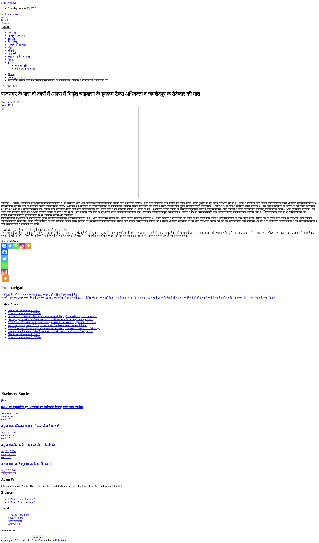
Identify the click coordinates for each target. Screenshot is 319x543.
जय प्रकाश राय (8, 435)
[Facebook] (4, 246)
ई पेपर (11, 62)
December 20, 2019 (11, 102)
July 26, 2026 (8, 432)
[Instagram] (22, 246)
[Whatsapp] (16, 246)
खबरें (3, 419)
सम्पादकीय (13, 53)
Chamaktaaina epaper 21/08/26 (24, 337)
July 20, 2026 (8, 470)
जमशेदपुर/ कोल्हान (16, 35)
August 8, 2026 (9, 413)
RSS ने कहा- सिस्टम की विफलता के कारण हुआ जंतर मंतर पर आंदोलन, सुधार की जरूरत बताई (52, 322)
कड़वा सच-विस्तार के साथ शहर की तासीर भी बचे (28, 445)
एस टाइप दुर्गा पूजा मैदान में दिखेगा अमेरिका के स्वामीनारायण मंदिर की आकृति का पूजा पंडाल (50, 319)
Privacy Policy (15, 517)
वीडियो (11, 50)
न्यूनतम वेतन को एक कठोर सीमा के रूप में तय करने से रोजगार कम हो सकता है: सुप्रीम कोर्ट (50, 331)
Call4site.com (59, 540)
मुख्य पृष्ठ (12, 32)
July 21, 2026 (8, 451)
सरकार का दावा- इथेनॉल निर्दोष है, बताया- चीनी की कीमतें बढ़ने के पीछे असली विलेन (47, 325)
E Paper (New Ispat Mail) (21, 502)
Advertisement (15, 520)
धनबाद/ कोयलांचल (17, 44)
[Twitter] (10, 246)
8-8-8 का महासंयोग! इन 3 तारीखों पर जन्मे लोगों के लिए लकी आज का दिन (42, 407)
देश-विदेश (12, 41)
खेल (10, 47)
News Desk (7, 105)
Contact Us (14, 523)
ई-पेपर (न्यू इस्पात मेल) (25, 68)
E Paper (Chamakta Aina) (21, 499)
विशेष (10, 59)
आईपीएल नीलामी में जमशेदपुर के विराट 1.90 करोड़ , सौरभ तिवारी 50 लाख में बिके (39, 294)
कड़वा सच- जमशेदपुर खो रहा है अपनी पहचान (26, 463)
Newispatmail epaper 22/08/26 (24, 310)
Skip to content (9, 2)
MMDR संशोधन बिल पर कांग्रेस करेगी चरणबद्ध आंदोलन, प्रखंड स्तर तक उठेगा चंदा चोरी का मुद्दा (54, 328)
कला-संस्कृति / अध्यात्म (19, 56)
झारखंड (11, 38)
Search (4, 20)
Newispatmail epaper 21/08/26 (24, 334)
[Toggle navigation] (2, 17)
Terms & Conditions (18, 514)
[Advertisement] (101, 365)
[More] (28, 246)
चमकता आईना (21, 65)
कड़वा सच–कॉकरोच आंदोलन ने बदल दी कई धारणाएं (30, 426)
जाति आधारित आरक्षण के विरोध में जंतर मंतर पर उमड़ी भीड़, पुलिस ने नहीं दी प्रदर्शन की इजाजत (52, 316)
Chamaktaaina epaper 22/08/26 (24, 313)
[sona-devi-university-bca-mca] (70, 197)
